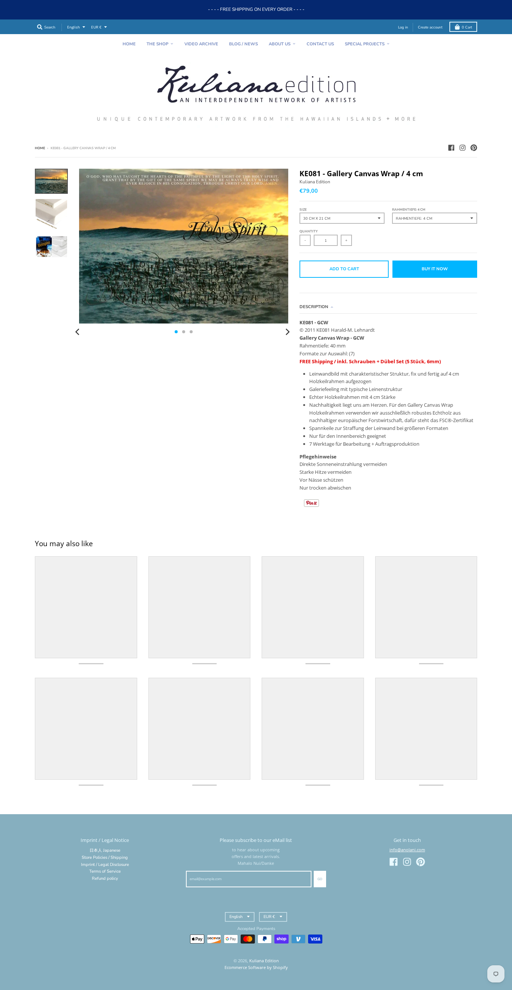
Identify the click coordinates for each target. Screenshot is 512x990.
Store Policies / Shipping (105, 857)
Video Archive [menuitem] (201, 44)
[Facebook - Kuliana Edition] (451, 147)
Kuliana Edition (314, 182)
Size (303, 209)
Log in (403, 27)
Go (319, 879)
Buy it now (435, 269)
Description (313, 307)
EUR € (96, 27)
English (73, 27)
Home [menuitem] (129, 44)
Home (40, 148)
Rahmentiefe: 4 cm (408, 209)
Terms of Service (105, 871)
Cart (467, 27)
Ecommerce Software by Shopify (256, 967)
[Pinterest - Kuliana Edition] (473, 147)
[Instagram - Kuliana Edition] (462, 147)
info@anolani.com (407, 849)
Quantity (308, 231)
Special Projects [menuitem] (365, 44)
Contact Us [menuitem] (320, 44)
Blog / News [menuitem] (243, 44)
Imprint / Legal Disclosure (105, 864)
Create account (430, 27)
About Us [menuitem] (279, 44)
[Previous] (78, 332)
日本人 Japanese (105, 850)
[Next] (287, 332)
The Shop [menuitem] (157, 44)
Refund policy (105, 878)
